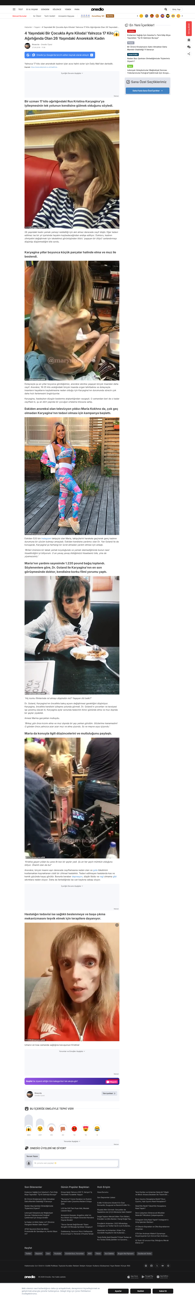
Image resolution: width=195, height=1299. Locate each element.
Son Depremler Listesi (106, 1197)
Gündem (131, 31)
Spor (130, 66)
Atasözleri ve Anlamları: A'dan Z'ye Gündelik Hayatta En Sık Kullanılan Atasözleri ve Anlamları (111, 1232)
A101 (89, 1253)
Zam (48, 1253)
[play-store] (148, 1276)
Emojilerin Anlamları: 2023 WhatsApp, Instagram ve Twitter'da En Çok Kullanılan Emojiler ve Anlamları (114, 1225)
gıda (95, 870)
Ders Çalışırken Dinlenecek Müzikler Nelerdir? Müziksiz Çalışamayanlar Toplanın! (150, 1215)
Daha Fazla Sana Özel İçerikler (146, 91)
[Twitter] (157, 1265)
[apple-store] (133, 1276)
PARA (77, 9)
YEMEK (68, 9)
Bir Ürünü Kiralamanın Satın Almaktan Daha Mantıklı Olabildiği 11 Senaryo (147, 48)
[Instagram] (146, 1265)
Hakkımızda (29, 1266)
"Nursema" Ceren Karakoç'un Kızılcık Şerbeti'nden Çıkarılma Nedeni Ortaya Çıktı (76, 1201)
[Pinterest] (168, 1265)
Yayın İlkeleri (115, 1266)
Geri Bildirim (40, 1266)
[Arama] (166, 9)
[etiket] (116, 33)
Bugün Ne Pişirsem (126, 1253)
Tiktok (98, 1253)
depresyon (77, 876)
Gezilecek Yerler (144, 1253)
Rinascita (42, 44)
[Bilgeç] (152, 15)
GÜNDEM (45, 9)
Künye (123, 1266)
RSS (128, 1266)
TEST (20, 9)
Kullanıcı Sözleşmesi (101, 1266)
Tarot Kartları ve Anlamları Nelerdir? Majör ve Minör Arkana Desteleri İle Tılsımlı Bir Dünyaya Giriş (152, 1194)
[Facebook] (151, 1265)
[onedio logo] (97, 9)
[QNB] (141, 15)
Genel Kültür (133, 54)
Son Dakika (109, 1253)
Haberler (28, 27)
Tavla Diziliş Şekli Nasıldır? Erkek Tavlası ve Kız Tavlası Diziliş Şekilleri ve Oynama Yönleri (114, 1239)
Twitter (28, 1253)
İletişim (83, 1266)
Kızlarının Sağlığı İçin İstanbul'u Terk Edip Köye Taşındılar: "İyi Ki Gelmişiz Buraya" (148, 36)
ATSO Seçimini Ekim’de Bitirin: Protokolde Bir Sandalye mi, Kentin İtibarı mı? (41, 1231)
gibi (115, 876)
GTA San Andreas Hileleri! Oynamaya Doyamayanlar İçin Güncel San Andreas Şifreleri (151, 1235)
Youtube (57, 1253)
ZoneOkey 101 (98, 16)
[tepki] (29, 1129)
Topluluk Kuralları (65, 1266)
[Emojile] (162, 15)
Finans (130, 43)
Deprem (38, 1253)
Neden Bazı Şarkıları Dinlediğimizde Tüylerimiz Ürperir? (148, 59)
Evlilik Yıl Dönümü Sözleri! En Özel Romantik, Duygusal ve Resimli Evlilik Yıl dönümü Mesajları (113, 1205)
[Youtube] (162, 1265)
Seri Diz (110, 16)
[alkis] (173, 15)
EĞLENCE (57, 9)
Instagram (46, 538)
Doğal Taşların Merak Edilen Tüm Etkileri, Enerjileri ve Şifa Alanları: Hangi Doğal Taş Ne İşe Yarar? (114, 1218)
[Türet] (146, 15)
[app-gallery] (163, 1276)
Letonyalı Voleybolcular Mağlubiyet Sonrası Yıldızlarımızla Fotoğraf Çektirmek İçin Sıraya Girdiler (147, 71)
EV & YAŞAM (32, 9)
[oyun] (167, 15)
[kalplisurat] (178, 15)
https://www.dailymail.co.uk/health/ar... (44, 67)
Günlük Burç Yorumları (74, 1253)
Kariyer (89, 1266)
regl (102, 876)
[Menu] (14, 9)
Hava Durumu (102, 1192)
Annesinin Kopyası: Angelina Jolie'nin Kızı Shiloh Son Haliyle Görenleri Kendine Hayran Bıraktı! (77, 1217)
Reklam (76, 1266)
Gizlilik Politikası (51, 1266)
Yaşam (37, 27)
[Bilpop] (157, 15)
